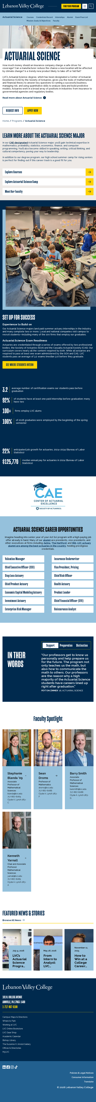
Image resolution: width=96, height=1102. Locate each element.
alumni (47, 540)
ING (74, 543)
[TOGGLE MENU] (84, 6)
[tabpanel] (66, 672)
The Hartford (59, 543)
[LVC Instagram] (12, 1067)
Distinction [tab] (82, 645)
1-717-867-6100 (10, 1007)
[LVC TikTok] (16, 1067)
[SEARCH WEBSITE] (91, 6)
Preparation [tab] (66, 645)
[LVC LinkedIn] (4, 1067)
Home (5, 121)
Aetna (47, 543)
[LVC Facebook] (8, 1067)
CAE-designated (18, 142)
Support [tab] (50, 645)
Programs (17, 121)
